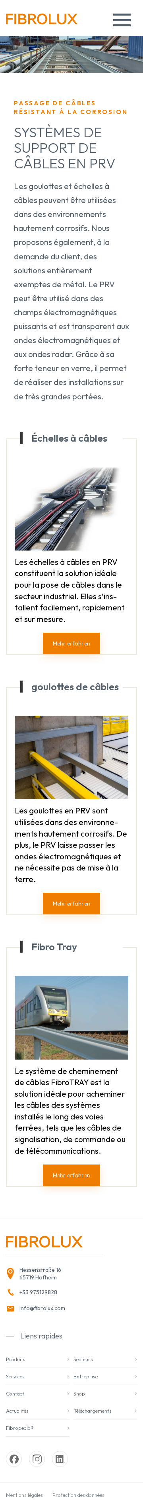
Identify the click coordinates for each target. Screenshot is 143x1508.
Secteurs (83, 1359)
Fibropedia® (20, 1428)
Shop (79, 1393)
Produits (15, 1359)
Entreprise (85, 1376)
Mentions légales (24, 1495)
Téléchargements (92, 1410)
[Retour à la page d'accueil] (41, 22)
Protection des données (78, 1495)
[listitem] (52, 1274)
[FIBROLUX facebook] (14, 1459)
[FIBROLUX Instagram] (37, 1459)
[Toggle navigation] (122, 20)
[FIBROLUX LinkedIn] (60, 1459)
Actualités (17, 1410)
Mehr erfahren (71, 643)
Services (15, 1376)
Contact (15, 1393)
